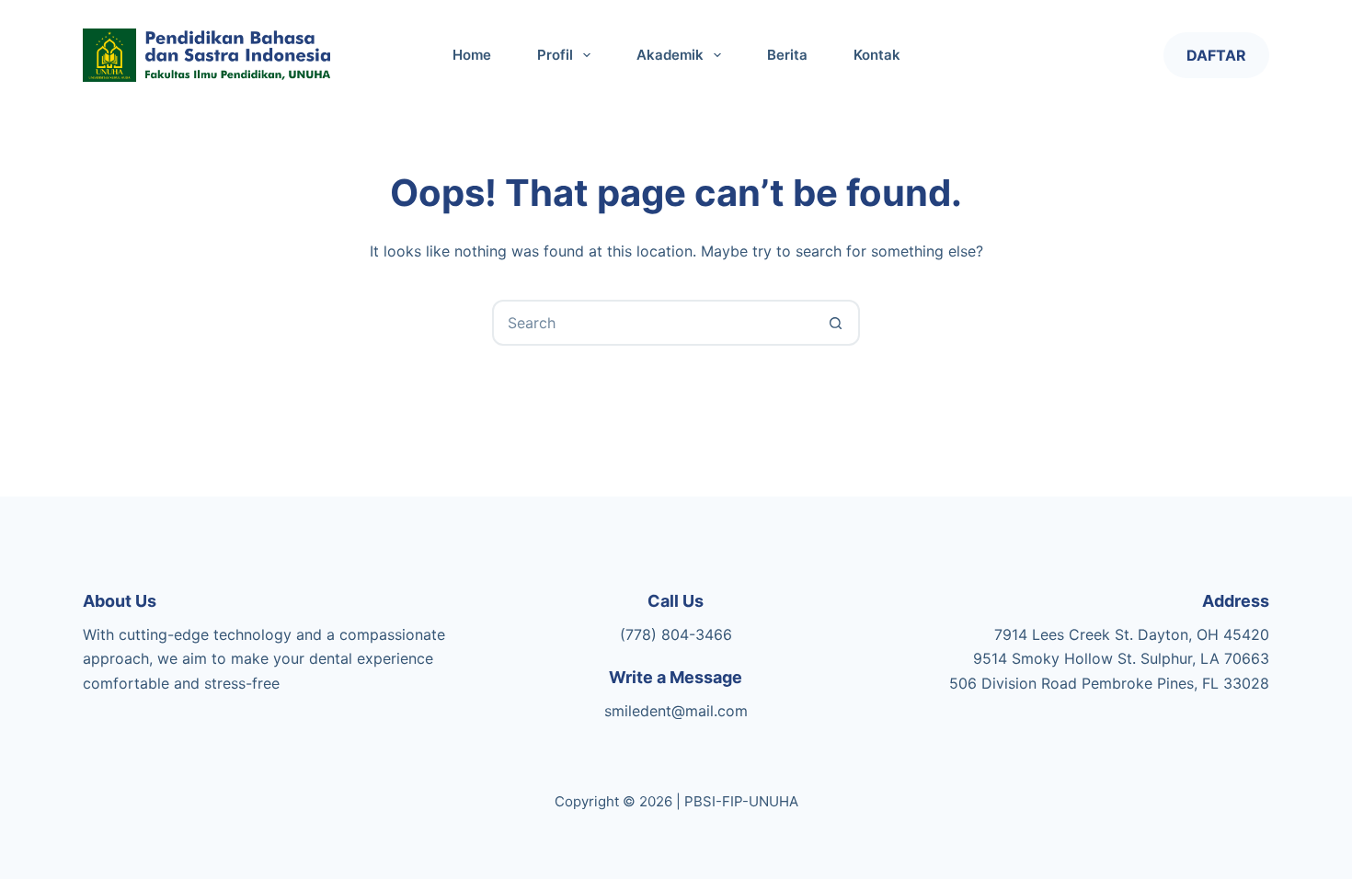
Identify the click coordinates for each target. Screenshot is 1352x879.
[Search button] (835, 323)
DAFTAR (1216, 55)
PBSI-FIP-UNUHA (741, 801)
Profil (555, 54)
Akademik (670, 54)
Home (472, 54)
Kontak (877, 54)
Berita (787, 54)
